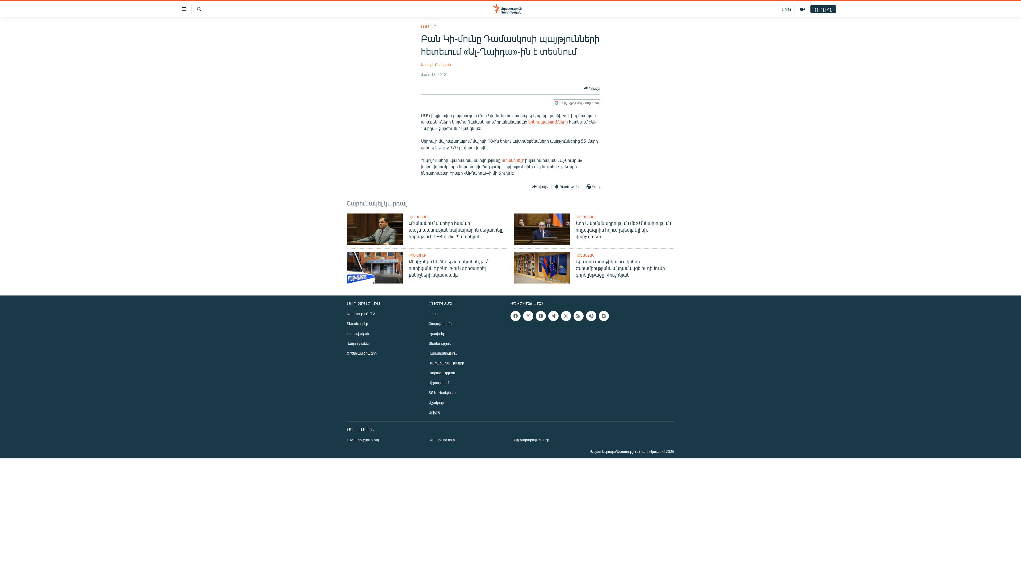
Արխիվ (434, 412)
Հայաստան (418, 217)
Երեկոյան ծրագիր (361, 353)
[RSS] (579, 316)
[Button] (592, 88)
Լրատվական (358, 333)
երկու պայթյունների (548, 121)
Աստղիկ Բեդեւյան (436, 64)
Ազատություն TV (361, 313)
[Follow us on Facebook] (515, 316)
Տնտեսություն (440, 343)
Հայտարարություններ (531, 440)
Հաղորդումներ (358, 343)
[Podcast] (591, 316)
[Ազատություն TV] (802, 9)
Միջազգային (439, 382)
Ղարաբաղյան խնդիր (446, 363)
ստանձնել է (513, 160)
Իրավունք (417, 255)
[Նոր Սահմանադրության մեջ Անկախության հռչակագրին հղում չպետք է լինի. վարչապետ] (542, 229)
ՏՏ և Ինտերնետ (442, 392)
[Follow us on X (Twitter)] (528, 316)
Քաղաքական (440, 323)
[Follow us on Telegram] (553, 316)
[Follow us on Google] (604, 316)
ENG (786, 9)
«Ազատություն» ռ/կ (363, 440)
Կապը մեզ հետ (442, 440)
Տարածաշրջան (442, 373)
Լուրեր (428, 26)
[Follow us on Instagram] (566, 316)
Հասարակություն (443, 353)
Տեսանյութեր (357, 323)
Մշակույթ (436, 402)
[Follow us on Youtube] (541, 316)
